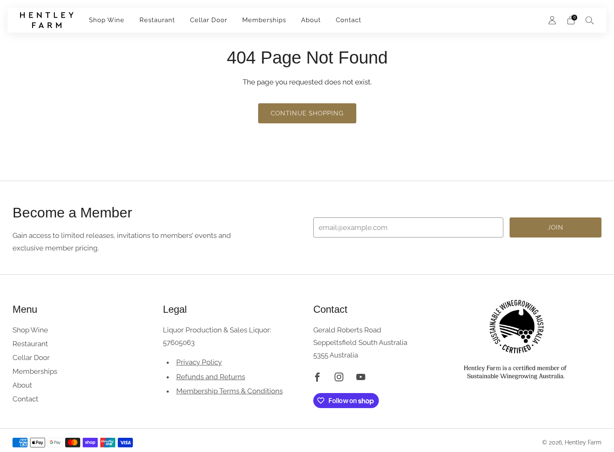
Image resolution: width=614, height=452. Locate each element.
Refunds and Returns (210, 377)
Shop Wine (106, 20)
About (311, 20)
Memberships (264, 20)
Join (555, 227)
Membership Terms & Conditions (229, 391)
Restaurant (157, 20)
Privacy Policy (199, 362)
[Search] (590, 20)
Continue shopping (307, 113)
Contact (348, 20)
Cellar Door (208, 20)
